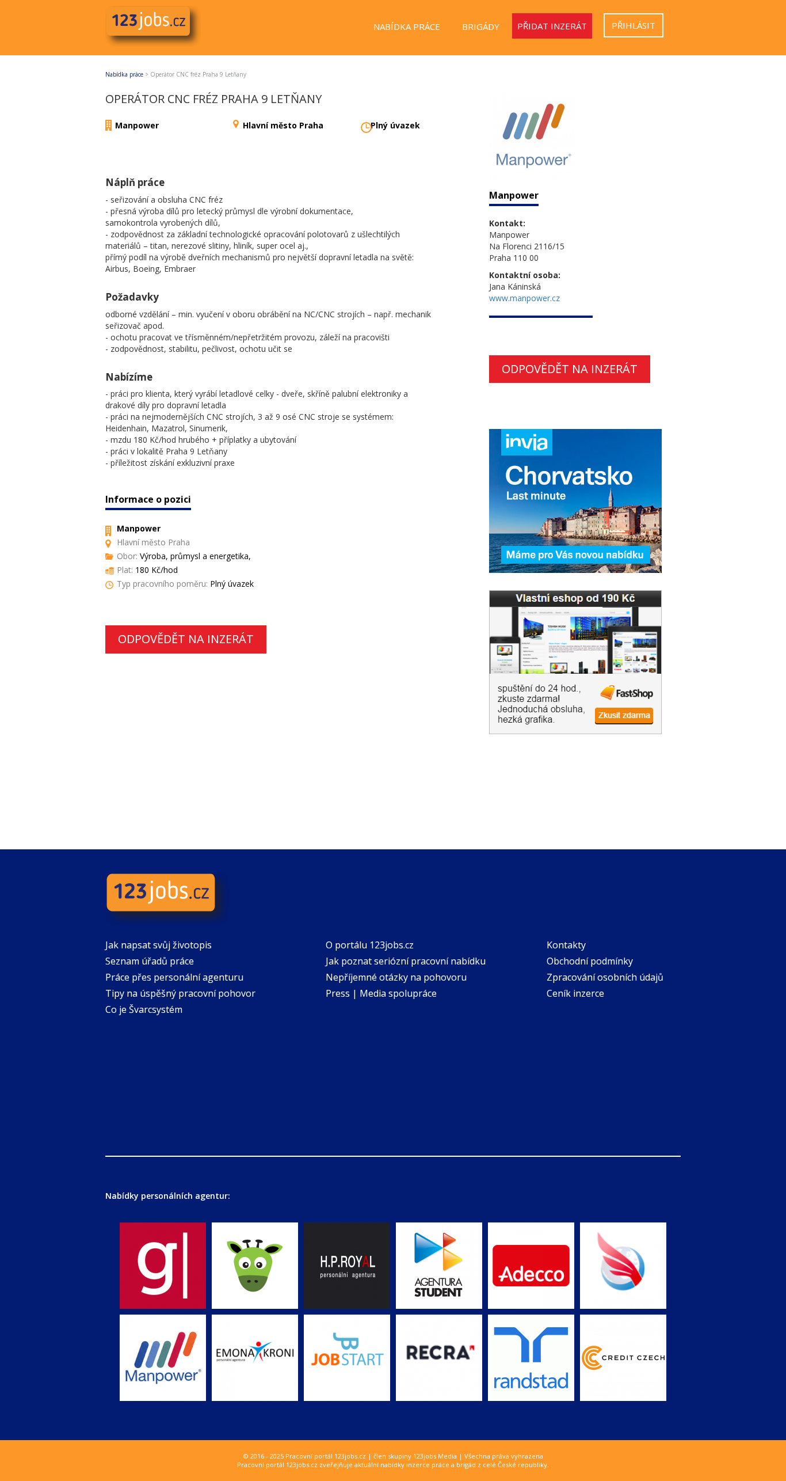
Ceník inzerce (575, 993)
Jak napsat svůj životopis (158, 945)
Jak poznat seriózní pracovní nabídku (406, 961)
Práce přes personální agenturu (174, 977)
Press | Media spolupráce (381, 993)
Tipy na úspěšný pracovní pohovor (180, 993)
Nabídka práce (406, 26)
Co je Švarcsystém (143, 1009)
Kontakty (566, 945)
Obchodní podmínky (590, 961)
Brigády (480, 26)
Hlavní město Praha (283, 125)
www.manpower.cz (524, 298)
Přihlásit (633, 25)
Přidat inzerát (552, 26)
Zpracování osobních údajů (605, 977)
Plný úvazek (395, 125)
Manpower (137, 125)
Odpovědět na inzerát (186, 639)
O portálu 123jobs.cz (370, 945)
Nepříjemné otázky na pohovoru (396, 977)
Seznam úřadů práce (149, 961)
